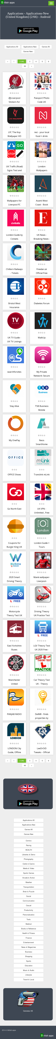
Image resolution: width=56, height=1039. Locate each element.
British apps (8, 2)
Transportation (28, 887)
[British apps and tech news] (28, 30)
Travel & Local (28, 979)
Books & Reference (28, 928)
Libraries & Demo (28, 854)
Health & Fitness (28, 933)
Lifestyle (28, 975)
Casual (28, 905)
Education (28, 965)
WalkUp (42, 337)
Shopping (28, 956)
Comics (29, 840)
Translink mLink (42, 474)
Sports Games (28, 873)
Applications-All (12, 46)
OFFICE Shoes (14, 474)
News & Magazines (28, 947)
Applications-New (29, 46)
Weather (29, 882)
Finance (29, 938)
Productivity (28, 910)
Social (28, 896)
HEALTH (28, 850)
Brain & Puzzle (28, 891)
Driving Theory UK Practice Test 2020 (42, 615)
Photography (28, 859)
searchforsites (14, 371)
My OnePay (14, 440)
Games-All (46, 46)
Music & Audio (28, 970)
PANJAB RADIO (14, 714)
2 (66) (22, 61)
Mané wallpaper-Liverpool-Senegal (41, 581)
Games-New (28, 51)
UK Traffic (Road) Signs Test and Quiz (14, 170)
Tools (29, 919)
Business (28, 951)
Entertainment (28, 942)
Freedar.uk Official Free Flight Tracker (42, 273)
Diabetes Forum (41, 303)
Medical (29, 924)
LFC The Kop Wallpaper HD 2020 (14, 136)
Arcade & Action (28, 877)
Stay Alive (14, 406)
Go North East (14, 508)
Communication (29, 900)
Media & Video (28, 868)
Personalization (28, 914)
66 (25, 66)
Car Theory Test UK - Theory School (42, 683)
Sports (28, 961)
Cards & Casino (29, 864)
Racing (28, 845)
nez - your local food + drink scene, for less (41, 136)
